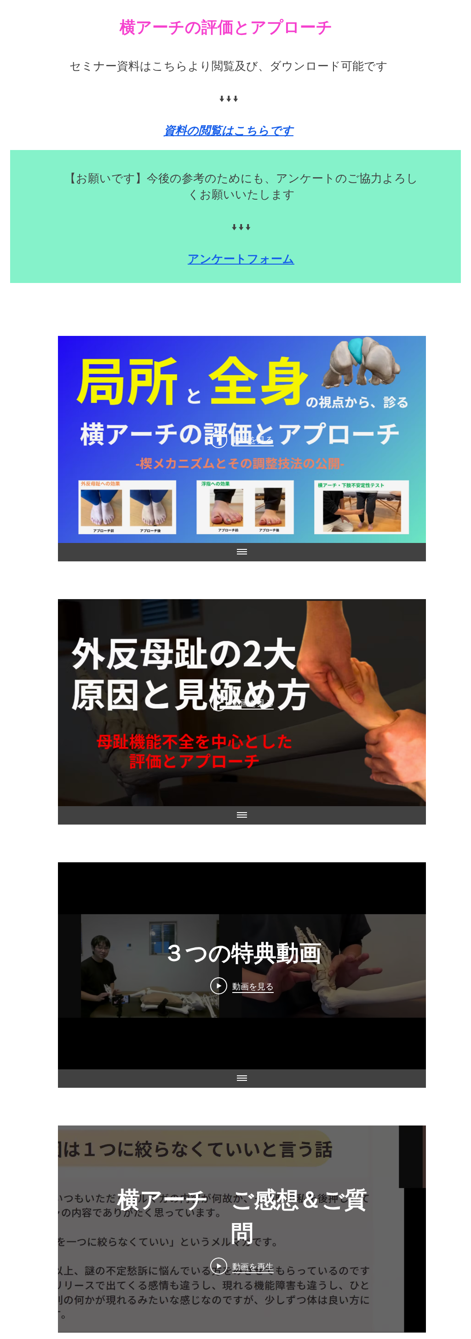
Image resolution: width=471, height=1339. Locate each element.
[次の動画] (407, 439)
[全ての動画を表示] (242, 552)
